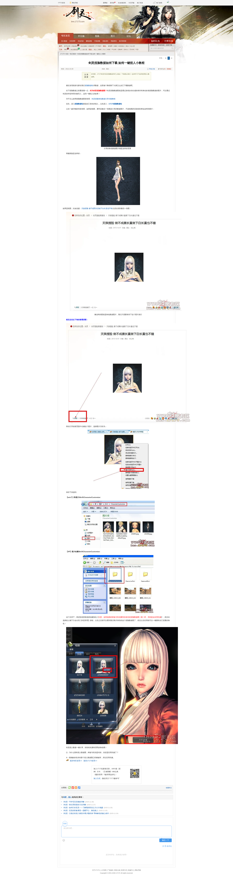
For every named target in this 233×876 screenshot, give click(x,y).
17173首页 (61, 3)
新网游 (105, 3)
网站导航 (75, 3)
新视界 (110, 46)
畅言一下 (165, 840)
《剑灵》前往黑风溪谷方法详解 (74, 805)
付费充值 (168, 41)
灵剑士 (126, 49)
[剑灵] (77, 13)
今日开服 (131, 3)
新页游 (112, 3)
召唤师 (120, 49)
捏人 (70, 797)
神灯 (65, 49)
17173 (62, 54)
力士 (104, 49)
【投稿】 (169, 69)
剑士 (95, 49)
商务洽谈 (117, 870)
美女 (127, 46)
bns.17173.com (77, 22)
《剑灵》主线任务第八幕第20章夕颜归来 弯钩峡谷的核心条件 (85, 813)
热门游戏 (159, 3)
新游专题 (161, 45)
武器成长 (74, 46)
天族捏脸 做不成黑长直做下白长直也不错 (96, 208)
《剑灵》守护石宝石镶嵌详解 (73, 802)
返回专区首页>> (76, 761)
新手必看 (67, 46)
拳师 (99, 49)
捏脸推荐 (91, 46)
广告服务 (110, 870)
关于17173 (95, 870)
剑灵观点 (121, 46)
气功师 (114, 49)
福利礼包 (155, 41)
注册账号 (153, 45)
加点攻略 (84, 46)
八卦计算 (84, 49)
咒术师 (132, 49)
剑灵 (67, 54)
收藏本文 (169, 788)
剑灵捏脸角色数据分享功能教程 (103, 99)
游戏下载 (169, 45)
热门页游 (140, 3)
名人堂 (132, 46)
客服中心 (131, 870)
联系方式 (124, 870)
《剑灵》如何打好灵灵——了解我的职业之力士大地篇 (82, 808)
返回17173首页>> (90, 761)
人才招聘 (103, 870)
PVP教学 (98, 46)
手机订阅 (152, 69)
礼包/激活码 (122, 3)
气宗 (137, 49)
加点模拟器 (74, 49)
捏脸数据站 (89, 85)
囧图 (115, 46)
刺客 (108, 49)
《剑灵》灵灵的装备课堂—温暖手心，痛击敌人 (80, 810)
